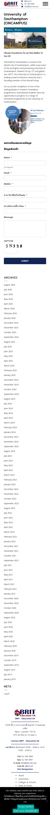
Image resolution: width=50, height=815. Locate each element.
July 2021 (8, 565)
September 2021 (11, 560)
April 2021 (8, 579)
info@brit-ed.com (31, 6)
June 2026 (8, 294)
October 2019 (10, 660)
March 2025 (9, 365)
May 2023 (8, 465)
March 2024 (9, 422)
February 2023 (10, 479)
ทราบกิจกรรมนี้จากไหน (15, 206)
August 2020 (9, 617)
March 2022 (9, 532)
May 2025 (8, 356)
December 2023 (11, 437)
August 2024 (9, 399)
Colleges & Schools (27, 782)
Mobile (8, 184)
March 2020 (9, 641)
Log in (6, 693)
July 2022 (8, 513)
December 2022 (11, 489)
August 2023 (9, 451)
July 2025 (8, 346)
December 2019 (11, 655)
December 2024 (11, 379)
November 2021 (11, 551)
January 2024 (10, 432)
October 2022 (10, 498)
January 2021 (10, 593)
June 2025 (8, 351)
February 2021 (10, 589)
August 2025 (9, 341)
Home (21, 775)
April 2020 (8, 636)
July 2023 (8, 456)
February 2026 (10, 313)
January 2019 (10, 679)
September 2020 (11, 612)
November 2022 (11, 494)
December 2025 (11, 322)
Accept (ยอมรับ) (26, 806)
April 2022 (8, 527)
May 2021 (8, 574)
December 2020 (11, 598)
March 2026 (9, 308)
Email (8, 173)
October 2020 (10, 608)
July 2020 (8, 622)
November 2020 (11, 603)
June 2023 (8, 460)
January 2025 (10, 375)
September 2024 (11, 394)
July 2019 (8, 674)
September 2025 (11, 337)
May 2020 (8, 631)
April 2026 (8, 303)
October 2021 (10, 555)
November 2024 (11, 384)
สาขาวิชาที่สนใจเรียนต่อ (15, 195)
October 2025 (10, 332)
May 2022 (8, 522)
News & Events (25, 785)
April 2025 (8, 360)
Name (8, 157)
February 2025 (10, 370)
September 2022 (11, 503)
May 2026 (8, 299)
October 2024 (10, 389)
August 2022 (9, 508)
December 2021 (11, 546)
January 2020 (10, 650)
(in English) (8, 167)
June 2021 (8, 570)
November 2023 (11, 441)
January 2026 (10, 318)
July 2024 (8, 403)
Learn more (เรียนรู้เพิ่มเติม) (26, 811)
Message (8, 217)
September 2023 (11, 446)
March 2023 (9, 475)
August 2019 (9, 669)
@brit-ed (27, 1)
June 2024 (8, 408)
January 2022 (10, 541)
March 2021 (9, 584)
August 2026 (9, 284)
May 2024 (8, 413)
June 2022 (8, 517)
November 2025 (11, 327)
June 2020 (8, 627)
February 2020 (10, 646)
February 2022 (10, 536)
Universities (23, 779)
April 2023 (8, 470)
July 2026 (8, 289)
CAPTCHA (8, 241)
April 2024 (8, 418)
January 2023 (10, 484)
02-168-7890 (29, 4)
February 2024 (10, 427)
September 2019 (11, 665)
